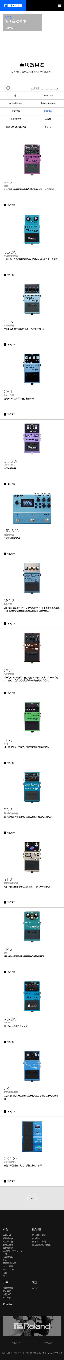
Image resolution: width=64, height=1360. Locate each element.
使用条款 (48, 1343)
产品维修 (7, 1297)
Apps (5, 1276)
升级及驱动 (8, 1288)
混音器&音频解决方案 (13, 1251)
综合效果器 (8, 1241)
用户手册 (7, 1291)
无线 (5, 1254)
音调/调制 (48, 111)
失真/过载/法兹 (16, 103)
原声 (5, 1260)
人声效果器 (8, 1257)
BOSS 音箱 (8, 1266)
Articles (35, 1288)
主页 (8, 88)
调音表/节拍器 (9, 1263)
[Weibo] (29, 1216)
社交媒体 (36, 1229)
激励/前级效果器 (48, 103)
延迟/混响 (16, 111)
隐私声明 (16, 1343)
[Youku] (35, 1216)
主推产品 (7, 1235)
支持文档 (7, 1294)
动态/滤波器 (16, 119)
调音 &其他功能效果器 (16, 127)
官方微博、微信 (39, 1235)
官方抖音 (36, 1238)
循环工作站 (8, 1244)
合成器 (48, 119)
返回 (16, 95)
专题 (34, 1282)
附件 (5, 1272)
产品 (5, 1229)
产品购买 (7, 1304)
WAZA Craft (48, 95)
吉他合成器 (8, 1248)
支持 (5, 1282)
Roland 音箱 (8, 1269)
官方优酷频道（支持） (42, 1244)
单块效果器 (8, 1238)
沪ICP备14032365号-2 (52, 1353)
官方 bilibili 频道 (39, 1241)
